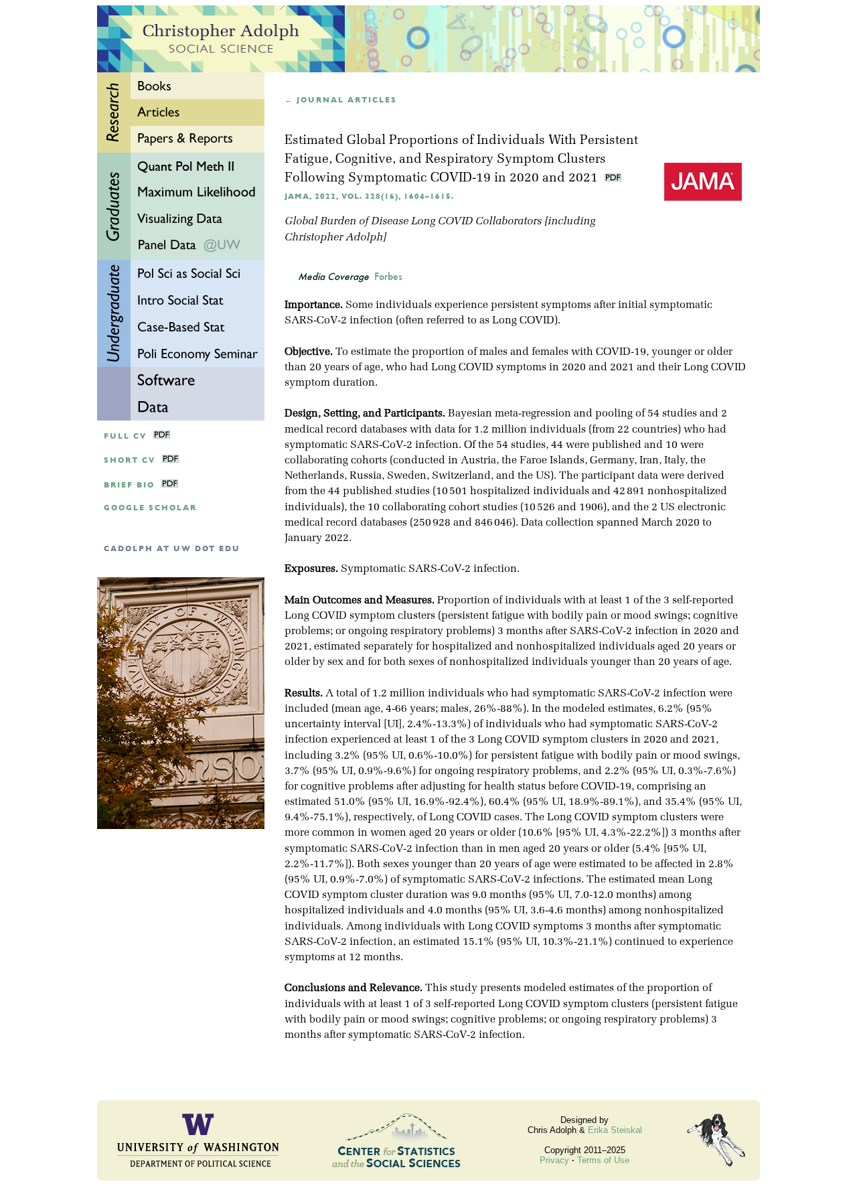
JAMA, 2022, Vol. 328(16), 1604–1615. (369, 196)
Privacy (554, 1160)
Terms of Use (603, 1160)
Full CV (125, 436)
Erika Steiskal (615, 1130)
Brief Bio (129, 485)
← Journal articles (341, 100)
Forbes (388, 277)
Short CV (129, 460)
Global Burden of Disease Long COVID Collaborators (413, 221)
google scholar (150, 508)
